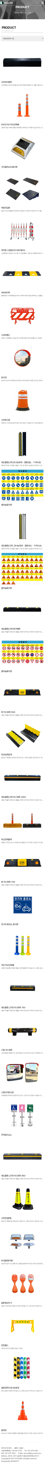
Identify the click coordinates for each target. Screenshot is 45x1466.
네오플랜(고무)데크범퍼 (10, 629)
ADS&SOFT (15, 1461)
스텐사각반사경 (7, 1092)
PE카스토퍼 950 (8, 712)
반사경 (3, 377)
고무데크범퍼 (6, 82)
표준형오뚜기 (6, 1303)
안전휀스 (4, 1345)
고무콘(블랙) (6, 1218)
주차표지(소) (6, 1135)
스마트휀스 (5, 335)
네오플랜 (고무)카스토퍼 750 (13, 1007)
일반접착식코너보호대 (10, 1387)
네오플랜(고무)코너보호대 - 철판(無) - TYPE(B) (21, 462)
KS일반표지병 (7, 1260)
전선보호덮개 (6, 754)
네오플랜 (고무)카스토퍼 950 (13, 1175)
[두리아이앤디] (6, 2)
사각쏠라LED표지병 (9, 167)
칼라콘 (3, 1430)
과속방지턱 (5, 292)
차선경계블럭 (6, 839)
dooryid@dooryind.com (32, 1453)
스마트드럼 (5, 420)
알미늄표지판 (6, 505)
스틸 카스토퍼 (6, 1050)
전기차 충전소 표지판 (9, 924)
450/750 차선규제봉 (10, 124)
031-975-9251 (33, 1451)
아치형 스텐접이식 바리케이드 (13, 250)
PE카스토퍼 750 (8, 882)
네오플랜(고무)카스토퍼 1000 (13, 797)
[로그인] (37, 3)
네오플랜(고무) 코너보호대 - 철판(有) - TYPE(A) (21, 545)
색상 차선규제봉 (7, 965)
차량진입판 (5, 208)
